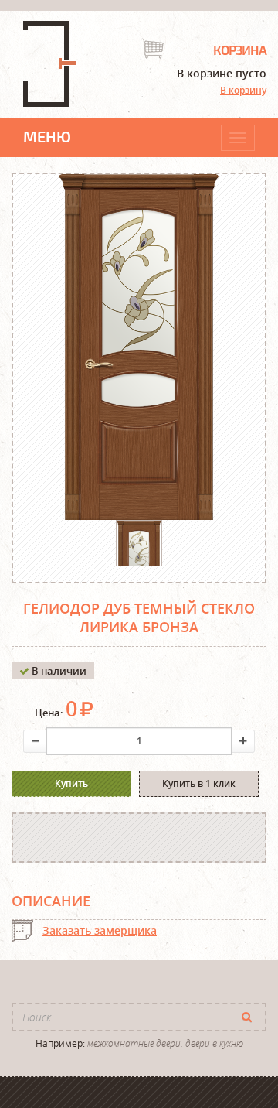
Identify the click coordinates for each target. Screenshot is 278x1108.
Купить (71, 783)
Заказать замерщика (99, 930)
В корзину (243, 90)
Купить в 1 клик (199, 783)
